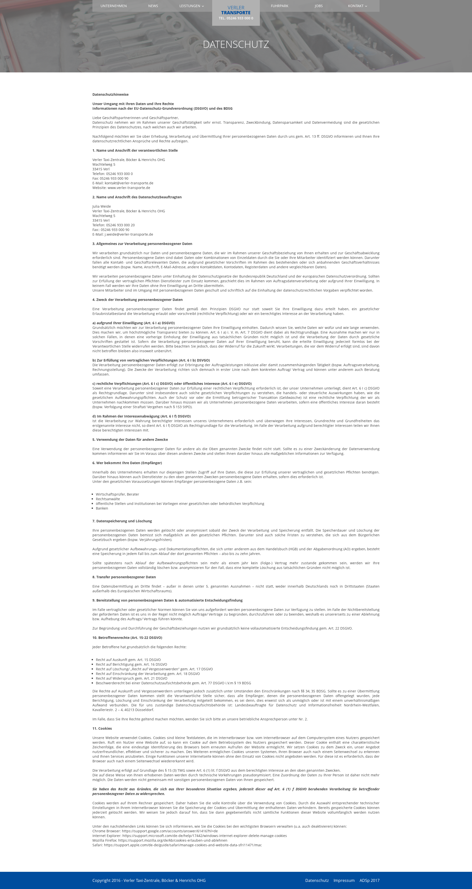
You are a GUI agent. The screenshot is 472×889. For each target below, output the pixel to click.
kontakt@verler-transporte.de (129, 183)
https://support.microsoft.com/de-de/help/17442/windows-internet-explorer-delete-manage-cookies (204, 835)
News (153, 5)
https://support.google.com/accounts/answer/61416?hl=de (170, 831)
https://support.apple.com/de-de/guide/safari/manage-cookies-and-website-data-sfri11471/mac (183, 845)
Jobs (319, 5)
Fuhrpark (279, 5)
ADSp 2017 (370, 880)
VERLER (236, 12)
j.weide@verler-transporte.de (129, 234)
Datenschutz (317, 880)
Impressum (344, 880)
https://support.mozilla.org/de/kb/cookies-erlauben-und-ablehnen (172, 840)
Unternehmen (114, 5)
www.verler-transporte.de (129, 187)
